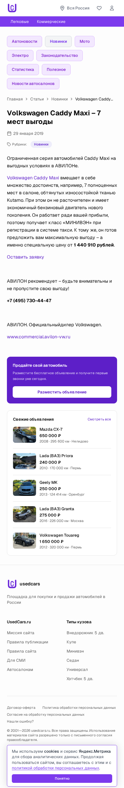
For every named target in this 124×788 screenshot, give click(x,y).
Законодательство (59, 55)
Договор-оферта (21, 707)
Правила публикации (27, 642)
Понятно (62, 778)
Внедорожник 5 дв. (85, 632)
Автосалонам (20, 669)
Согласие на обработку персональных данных (45, 714)
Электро (20, 55)
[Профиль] (112, 8)
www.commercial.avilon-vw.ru (38, 337)
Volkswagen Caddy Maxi (33, 178)
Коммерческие (51, 21)
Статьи (37, 99)
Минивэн (75, 651)
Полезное (56, 69)
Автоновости (24, 41)
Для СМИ (16, 660)
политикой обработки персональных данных (55, 767)
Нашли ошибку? (20, 721)
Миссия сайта (20, 632)
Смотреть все (99, 419)
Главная (15, 99)
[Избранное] (99, 8)
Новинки (58, 41)
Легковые (19, 21)
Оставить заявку (25, 257)
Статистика (23, 69)
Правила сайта (21, 651)
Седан (73, 660)
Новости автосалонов (33, 83)
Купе (71, 642)
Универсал (77, 669)
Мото (85, 41)
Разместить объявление (62, 392)
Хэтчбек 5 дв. (80, 678)
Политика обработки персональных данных (79, 707)
